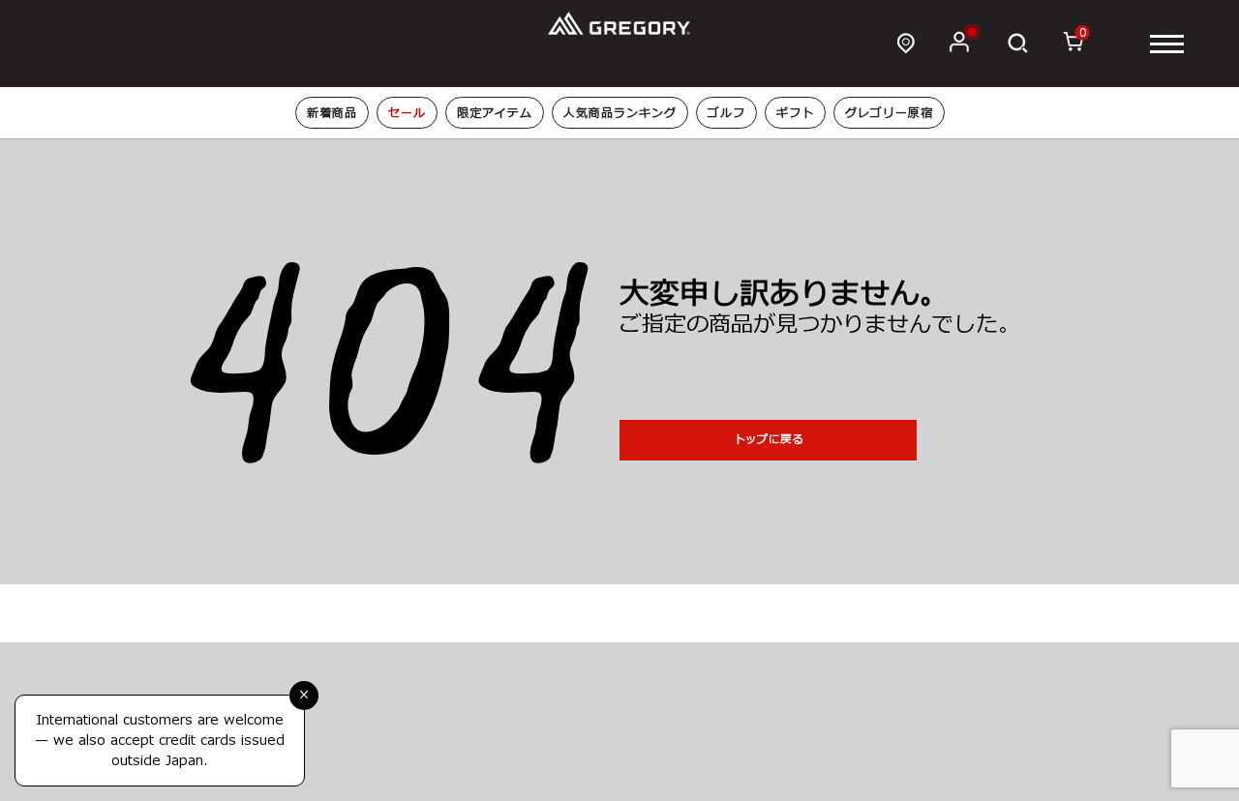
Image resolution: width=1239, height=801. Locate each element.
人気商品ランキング (620, 113)
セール (407, 113)
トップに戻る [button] (768, 439)
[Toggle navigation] (1167, 44)
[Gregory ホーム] (620, 24)
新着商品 (332, 113)
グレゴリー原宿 (889, 113)
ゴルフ (726, 113)
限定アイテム (494, 113)
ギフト (795, 113)
